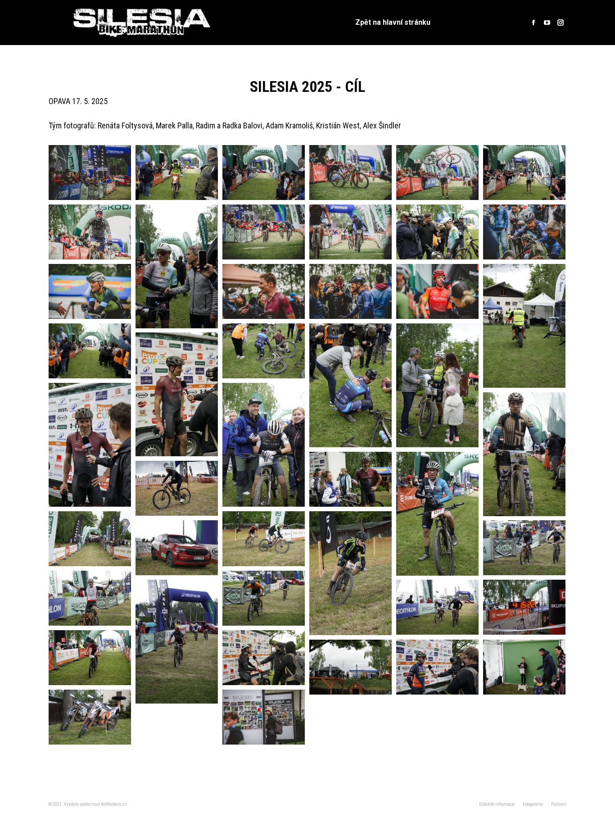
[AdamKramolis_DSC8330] (90, 657)
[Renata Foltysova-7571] (350, 172)
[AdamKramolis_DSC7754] (90, 350)
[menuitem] (392, 22)
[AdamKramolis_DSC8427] (90, 717)
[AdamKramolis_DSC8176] (90, 598)
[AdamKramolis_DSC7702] (524, 172)
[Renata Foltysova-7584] (90, 231)
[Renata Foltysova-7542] (263, 717)
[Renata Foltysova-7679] (437, 291)
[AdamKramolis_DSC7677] (263, 172)
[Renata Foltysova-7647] (263, 291)
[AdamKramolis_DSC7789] (263, 350)
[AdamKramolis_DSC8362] (350, 667)
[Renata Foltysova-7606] (263, 231)
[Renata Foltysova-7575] (437, 172)
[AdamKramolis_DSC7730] (177, 266)
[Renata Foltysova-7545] (90, 172)
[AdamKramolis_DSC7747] (524, 326)
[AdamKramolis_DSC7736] (437, 231)
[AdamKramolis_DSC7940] (437, 514)
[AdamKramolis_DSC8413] (524, 667)
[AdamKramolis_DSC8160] (524, 547)
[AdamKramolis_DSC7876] (90, 445)
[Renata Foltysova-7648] (350, 291)
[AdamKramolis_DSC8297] (524, 607)
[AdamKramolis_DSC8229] (263, 598)
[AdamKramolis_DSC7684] (177, 172)
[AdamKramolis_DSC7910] (524, 454)
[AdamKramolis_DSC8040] (90, 538)
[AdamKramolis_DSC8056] (263, 538)
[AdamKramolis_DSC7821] (437, 385)
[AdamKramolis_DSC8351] (263, 657)
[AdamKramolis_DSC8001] (177, 488)
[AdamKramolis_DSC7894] (263, 445)
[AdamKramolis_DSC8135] (177, 547)
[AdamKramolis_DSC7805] (350, 385)
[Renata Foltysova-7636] (90, 291)
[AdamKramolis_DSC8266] (177, 642)
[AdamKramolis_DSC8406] (437, 667)
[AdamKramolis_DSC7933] (350, 479)
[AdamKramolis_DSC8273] (437, 607)
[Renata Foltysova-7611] (350, 231)
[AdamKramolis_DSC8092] (350, 573)
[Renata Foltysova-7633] (524, 231)
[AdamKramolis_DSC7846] (177, 394)
